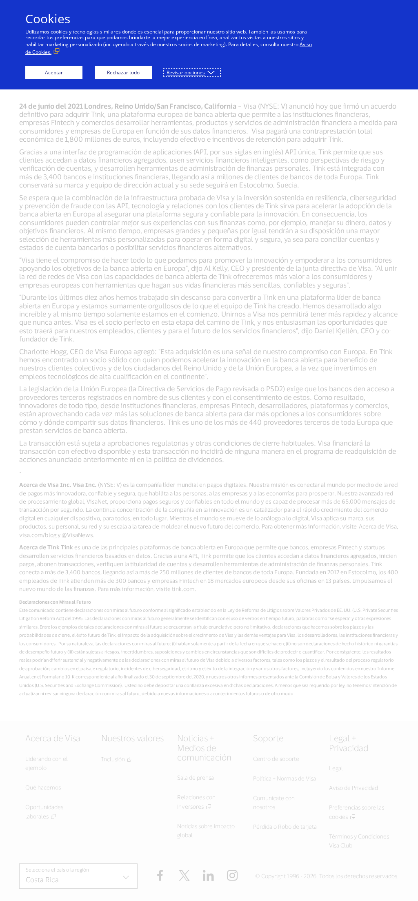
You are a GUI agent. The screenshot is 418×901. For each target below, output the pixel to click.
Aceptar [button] (54, 72)
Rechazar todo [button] (123, 72)
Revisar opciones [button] (186, 72)
